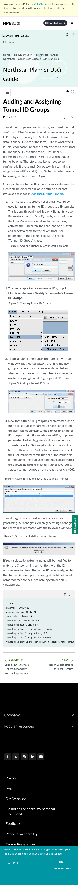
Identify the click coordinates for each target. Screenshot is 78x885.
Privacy (11, 778)
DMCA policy (16, 799)
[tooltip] (68, 92)
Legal (9, 788)
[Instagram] (24, 757)
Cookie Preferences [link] (21, 844)
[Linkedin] (32, 757)
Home (7, 54)
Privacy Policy (12, 863)
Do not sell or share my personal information (30, 811)
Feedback (13, 824)
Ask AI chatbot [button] (42, 4)
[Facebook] (7, 757)
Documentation (17, 35)
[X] (15, 757)
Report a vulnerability (21, 834)
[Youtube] (40, 757)
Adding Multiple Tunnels (47, 193)
